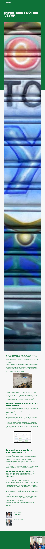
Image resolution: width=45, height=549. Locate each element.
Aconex (24, 500)
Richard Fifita (25, 392)
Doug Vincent (18, 491)
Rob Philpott (14, 500)
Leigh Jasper (8, 500)
